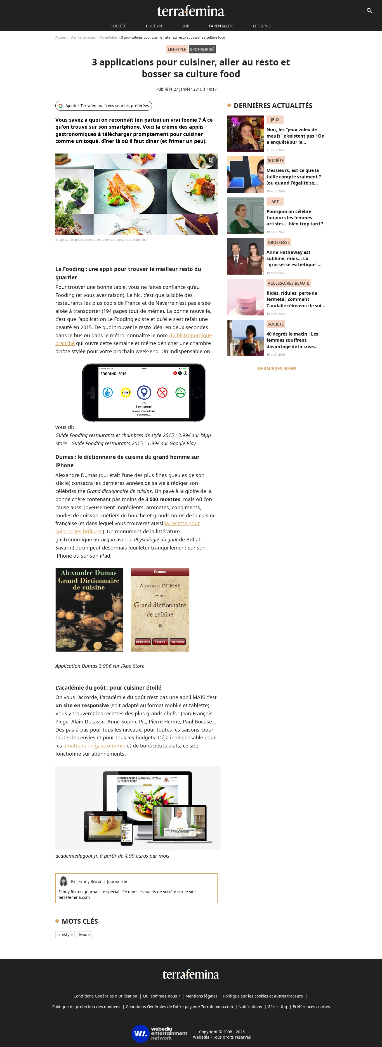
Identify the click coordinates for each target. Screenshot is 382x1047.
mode (84, 934)
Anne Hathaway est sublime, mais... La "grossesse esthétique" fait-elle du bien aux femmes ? (292, 264)
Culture (154, 26)
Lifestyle (262, 26)
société (118, 26)
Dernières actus (83, 37)
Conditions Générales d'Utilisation (105, 996)
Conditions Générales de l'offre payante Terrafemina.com (179, 1006)
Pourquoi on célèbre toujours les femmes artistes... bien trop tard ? (295, 217)
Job (186, 26)
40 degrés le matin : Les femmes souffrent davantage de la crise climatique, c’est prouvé (293, 343)
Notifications (250, 1006)
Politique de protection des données (86, 1006)
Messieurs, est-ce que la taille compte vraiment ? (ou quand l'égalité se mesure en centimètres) (294, 179)
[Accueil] (190, 10)
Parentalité (221, 26)
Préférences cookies (311, 1006)
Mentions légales (201, 996)
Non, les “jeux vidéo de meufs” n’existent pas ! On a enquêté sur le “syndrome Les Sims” (296, 138)
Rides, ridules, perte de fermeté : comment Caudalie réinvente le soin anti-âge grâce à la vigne (295, 302)
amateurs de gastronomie (94, 745)
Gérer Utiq (277, 1006)
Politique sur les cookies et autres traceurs (263, 996)
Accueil (61, 37)
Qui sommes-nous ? (161, 996)
